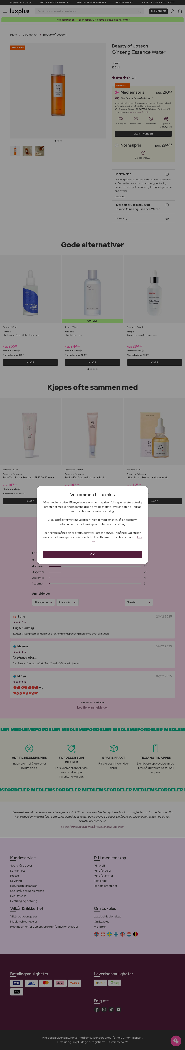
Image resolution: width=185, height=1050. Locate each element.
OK (92, 554)
